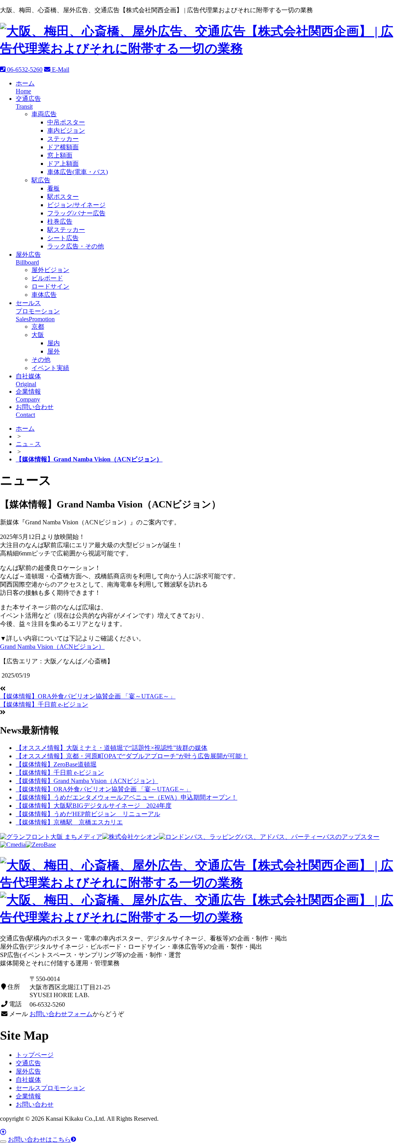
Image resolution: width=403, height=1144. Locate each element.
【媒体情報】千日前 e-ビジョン (44, 704)
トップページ (35, 1054)
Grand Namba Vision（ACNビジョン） (52, 646)
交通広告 (28, 1063)
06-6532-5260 (24, 69)
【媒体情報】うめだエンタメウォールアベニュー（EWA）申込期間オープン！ (126, 797)
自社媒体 (28, 1079)
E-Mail (59, 69)
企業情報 (28, 1096)
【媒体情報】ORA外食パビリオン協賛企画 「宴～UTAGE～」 (88, 696)
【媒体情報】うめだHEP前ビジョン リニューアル (88, 814)
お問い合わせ (35, 1104)
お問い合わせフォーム (61, 1014)
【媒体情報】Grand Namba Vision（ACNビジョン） (87, 780)
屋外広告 (28, 1071)
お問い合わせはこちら (39, 1139)
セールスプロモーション (50, 1088)
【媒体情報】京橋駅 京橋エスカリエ (69, 822)
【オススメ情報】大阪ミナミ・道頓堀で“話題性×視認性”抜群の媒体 (111, 747)
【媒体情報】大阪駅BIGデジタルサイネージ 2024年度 (94, 805)
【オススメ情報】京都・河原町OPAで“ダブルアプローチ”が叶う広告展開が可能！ (132, 756)
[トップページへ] (201, 48)
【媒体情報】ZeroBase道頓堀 (56, 764)
